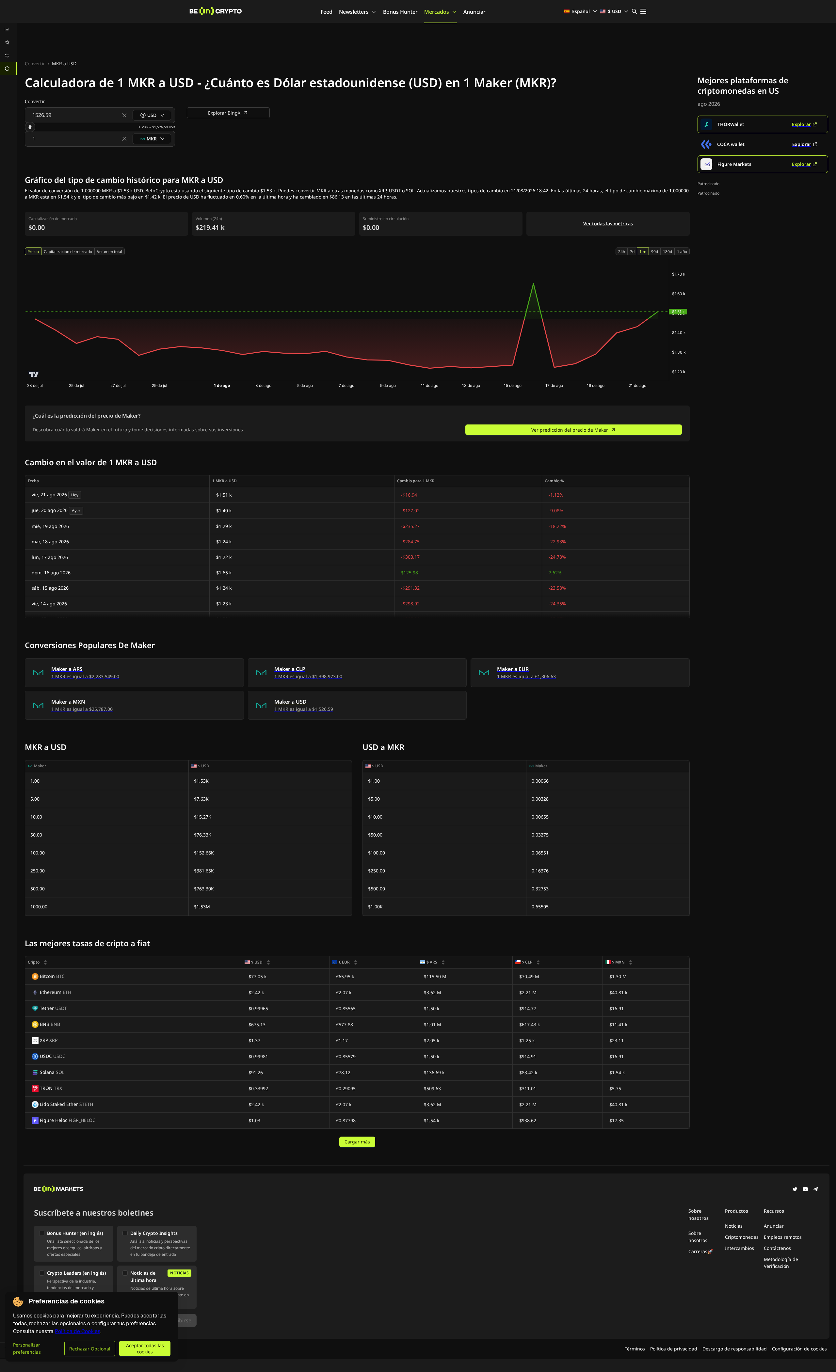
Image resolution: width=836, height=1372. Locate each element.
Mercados (436, 11)
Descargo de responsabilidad (734, 1349)
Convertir (35, 63)
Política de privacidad (673, 1349)
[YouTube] (805, 1190)
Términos (635, 1349)
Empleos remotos (783, 1237)
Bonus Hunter (400, 11)
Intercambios (739, 1248)
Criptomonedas (742, 1237)
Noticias (734, 1226)
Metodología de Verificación (781, 1262)
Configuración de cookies (799, 1349)
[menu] (8, 49)
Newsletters (354, 11)
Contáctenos (777, 1248)
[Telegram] (815, 1190)
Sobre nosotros (697, 1236)
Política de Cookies (77, 1331)
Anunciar (474, 11)
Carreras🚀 (700, 1251)
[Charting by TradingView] (34, 374)
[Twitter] (795, 1190)
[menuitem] (8, 29)
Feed (326, 11)
